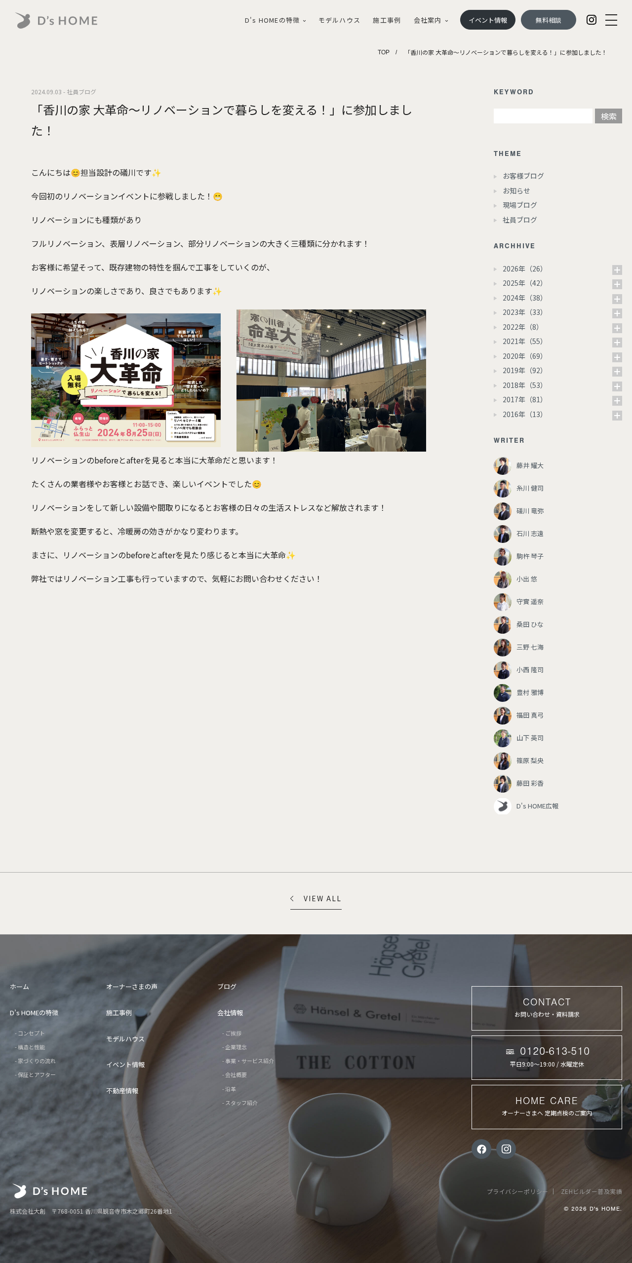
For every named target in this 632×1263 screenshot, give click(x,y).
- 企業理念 (234, 1047)
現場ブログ (520, 205)
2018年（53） (525, 385)
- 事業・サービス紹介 (248, 1061)
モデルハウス (339, 20)
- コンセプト (30, 1033)
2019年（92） (525, 370)
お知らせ (516, 190)
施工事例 (387, 20)
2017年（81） (525, 399)
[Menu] (611, 20)
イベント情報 (488, 20)
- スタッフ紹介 (240, 1103)
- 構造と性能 (30, 1047)
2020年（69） (525, 356)
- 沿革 (229, 1089)
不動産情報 (122, 1090)
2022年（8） (523, 327)
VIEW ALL (323, 898)
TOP (384, 52)
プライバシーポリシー (518, 1191)
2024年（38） (525, 298)
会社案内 (428, 20)
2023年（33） (525, 312)
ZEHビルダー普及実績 (592, 1191)
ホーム (19, 986)
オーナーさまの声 (132, 986)
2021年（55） (525, 341)
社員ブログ (520, 220)
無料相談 (548, 20)
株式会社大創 (49, 1191)
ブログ (227, 986)
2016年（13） (525, 414)
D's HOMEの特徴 (272, 20)
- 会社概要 (234, 1074)
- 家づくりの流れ (35, 1061)
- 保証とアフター (35, 1074)
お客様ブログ (523, 176)
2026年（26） (525, 268)
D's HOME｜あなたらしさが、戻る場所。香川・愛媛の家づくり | (67, 20)
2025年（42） (525, 283)
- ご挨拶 (231, 1033)
